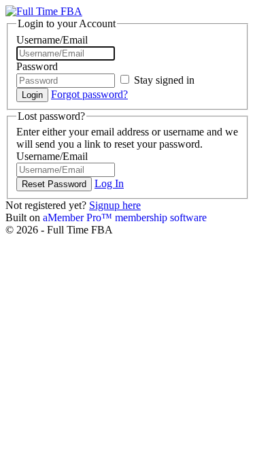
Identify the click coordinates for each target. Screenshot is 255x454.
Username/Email (52, 40)
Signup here (115, 205)
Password (37, 66)
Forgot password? (89, 94)
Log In (109, 183)
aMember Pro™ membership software (125, 217)
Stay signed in (162, 80)
